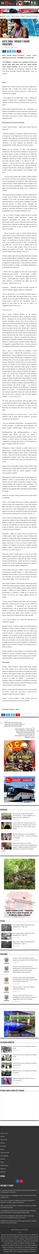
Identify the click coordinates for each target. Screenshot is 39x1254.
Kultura (8, 16)
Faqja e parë (4, 1133)
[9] (29, 459)
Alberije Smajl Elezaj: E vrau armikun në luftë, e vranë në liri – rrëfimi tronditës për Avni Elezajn (25, 836)
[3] (26, 249)
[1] (19, 66)
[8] (24, 428)
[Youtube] (21, 1181)
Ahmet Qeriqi (4, 1165)
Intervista (3, 1146)
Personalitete (4, 1156)
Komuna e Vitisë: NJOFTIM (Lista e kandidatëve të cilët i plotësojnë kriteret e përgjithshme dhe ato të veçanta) (25, 997)
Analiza (2, 1143)
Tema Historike (4, 1152)
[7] (10, 396)
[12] (17, 579)
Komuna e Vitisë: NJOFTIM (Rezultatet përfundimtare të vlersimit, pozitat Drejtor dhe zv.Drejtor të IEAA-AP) (25, 979)
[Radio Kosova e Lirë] (19, 3)
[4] (10, 283)
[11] (10, 549)
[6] (34, 346)
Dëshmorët (3, 1139)
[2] (35, 168)
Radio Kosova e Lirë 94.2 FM (19, 1230)
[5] (10, 305)
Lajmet (2, 1136)
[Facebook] (17, 1181)
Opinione (3, 1168)
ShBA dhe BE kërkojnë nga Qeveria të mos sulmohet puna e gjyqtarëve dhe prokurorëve (14, 723)
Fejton (2, 1162)
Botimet (2, 1159)
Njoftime (3, 1172)
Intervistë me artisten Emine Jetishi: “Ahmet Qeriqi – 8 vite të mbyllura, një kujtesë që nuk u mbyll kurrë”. (24, 815)
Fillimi (3, 16)
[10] (23, 513)
